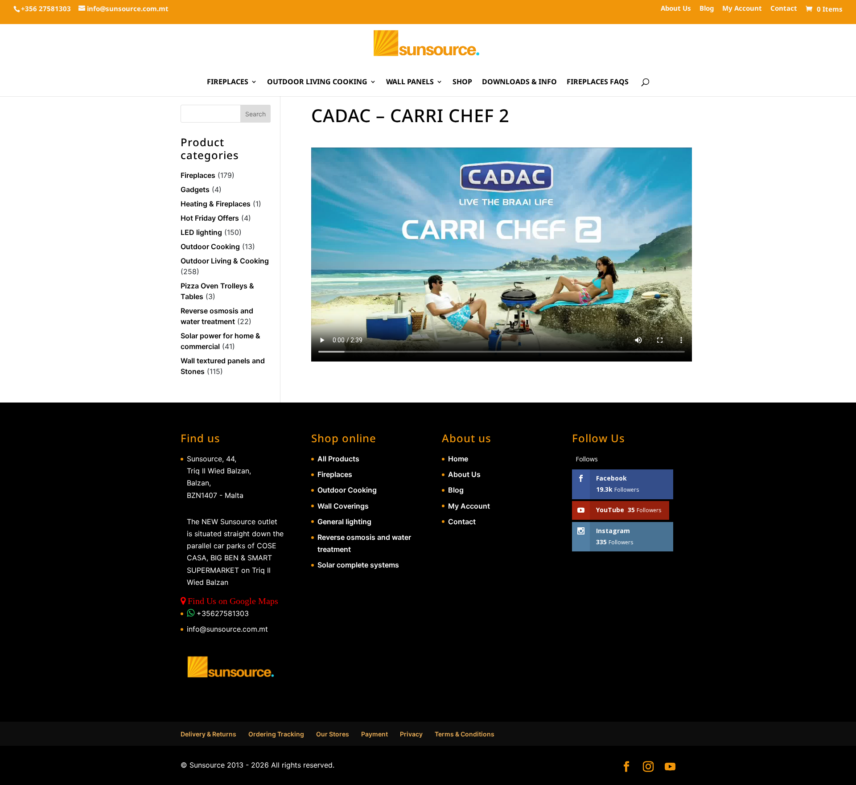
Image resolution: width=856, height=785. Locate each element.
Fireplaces (227, 82)
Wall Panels (410, 82)
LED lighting (201, 232)
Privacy (411, 734)
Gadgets (195, 189)
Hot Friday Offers (210, 218)
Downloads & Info (519, 82)
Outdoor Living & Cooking (225, 260)
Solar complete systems (358, 564)
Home (458, 458)
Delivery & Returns (208, 734)
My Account (742, 8)
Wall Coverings (343, 505)
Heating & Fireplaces (216, 203)
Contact (783, 8)
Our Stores (332, 734)
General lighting (344, 521)
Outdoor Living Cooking (317, 82)
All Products (338, 458)
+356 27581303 (46, 8)
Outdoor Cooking (210, 246)
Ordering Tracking (276, 734)
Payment (374, 734)
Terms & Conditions (464, 734)
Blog (707, 8)
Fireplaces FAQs (598, 82)
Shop (462, 82)
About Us (676, 8)
